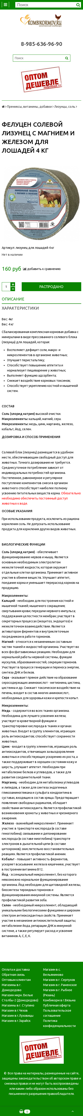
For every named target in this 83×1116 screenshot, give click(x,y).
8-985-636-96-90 (41, 44)
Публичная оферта (56, 1005)
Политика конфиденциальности (59, 1023)
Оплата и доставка (16, 969)
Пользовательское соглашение (57, 1013)
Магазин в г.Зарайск (16, 1021)
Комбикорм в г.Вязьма (59, 1000)
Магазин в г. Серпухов (59, 980)
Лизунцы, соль (64, 106)
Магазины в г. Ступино (18, 1005)
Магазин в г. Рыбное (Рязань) (57, 992)
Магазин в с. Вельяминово (53, 972)
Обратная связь (13, 974)
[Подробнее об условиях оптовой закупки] (41, 79)
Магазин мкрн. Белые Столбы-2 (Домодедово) (20, 997)
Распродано (51, 287)
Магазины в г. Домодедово (11, 987)
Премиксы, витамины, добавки (29, 106)
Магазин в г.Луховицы (17, 1015)
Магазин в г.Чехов (15, 1010)
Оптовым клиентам (16, 980)
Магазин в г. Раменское (60, 985)
